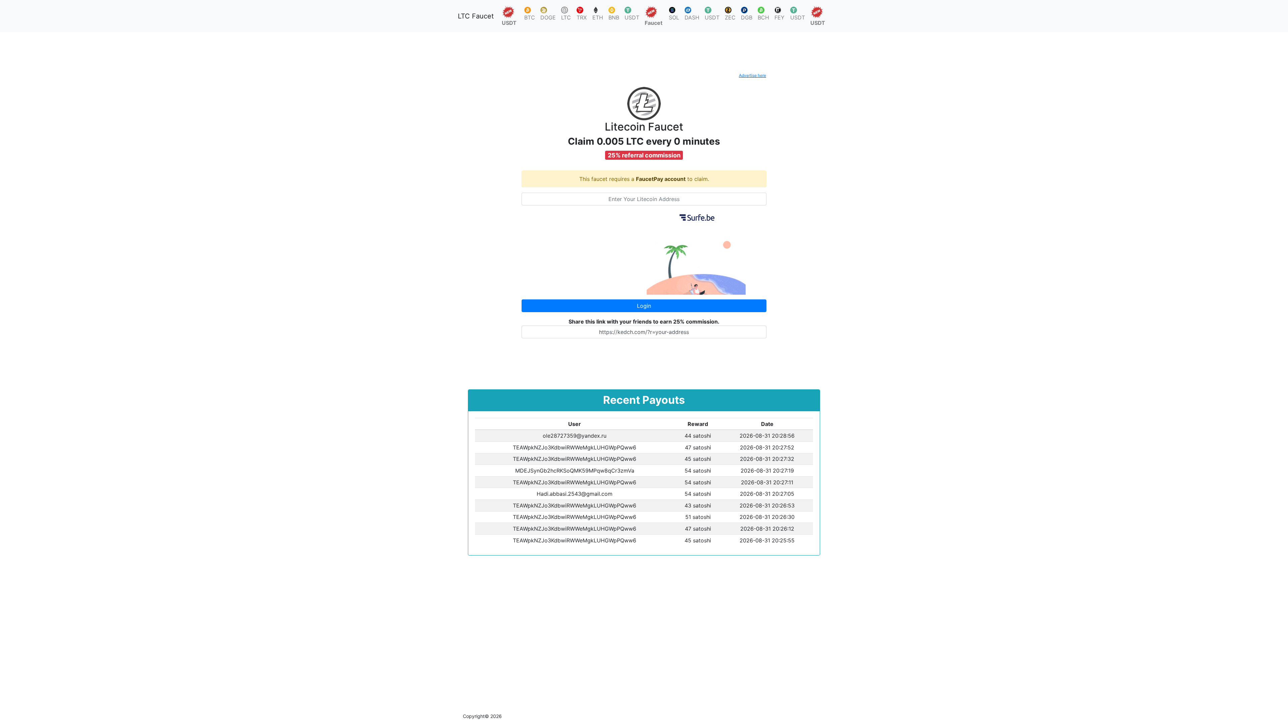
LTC (566, 17)
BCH (763, 17)
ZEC (730, 17)
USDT (509, 22)
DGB (746, 17)
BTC (529, 17)
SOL (674, 17)
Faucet (653, 22)
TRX (582, 17)
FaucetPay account (661, 179)
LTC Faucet (476, 16)
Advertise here (752, 75)
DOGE (548, 17)
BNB (613, 17)
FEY (779, 17)
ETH (597, 17)
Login (644, 305)
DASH (692, 17)
